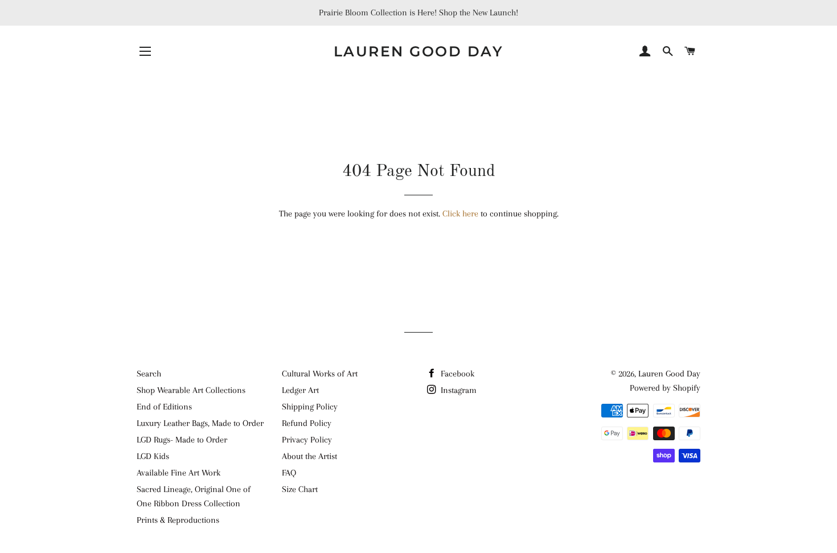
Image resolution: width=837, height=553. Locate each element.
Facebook (456, 373)
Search (149, 373)
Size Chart (300, 489)
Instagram (457, 390)
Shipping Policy (310, 407)
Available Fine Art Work (178, 473)
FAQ (289, 473)
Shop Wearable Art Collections (191, 390)
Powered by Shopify (665, 388)
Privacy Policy (307, 440)
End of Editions (164, 407)
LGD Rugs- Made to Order (182, 440)
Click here (460, 213)
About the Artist (309, 456)
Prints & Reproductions (178, 520)
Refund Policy (306, 423)
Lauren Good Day (419, 51)
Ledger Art (300, 390)
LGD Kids (153, 456)
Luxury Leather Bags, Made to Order (200, 423)
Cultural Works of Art (320, 373)
